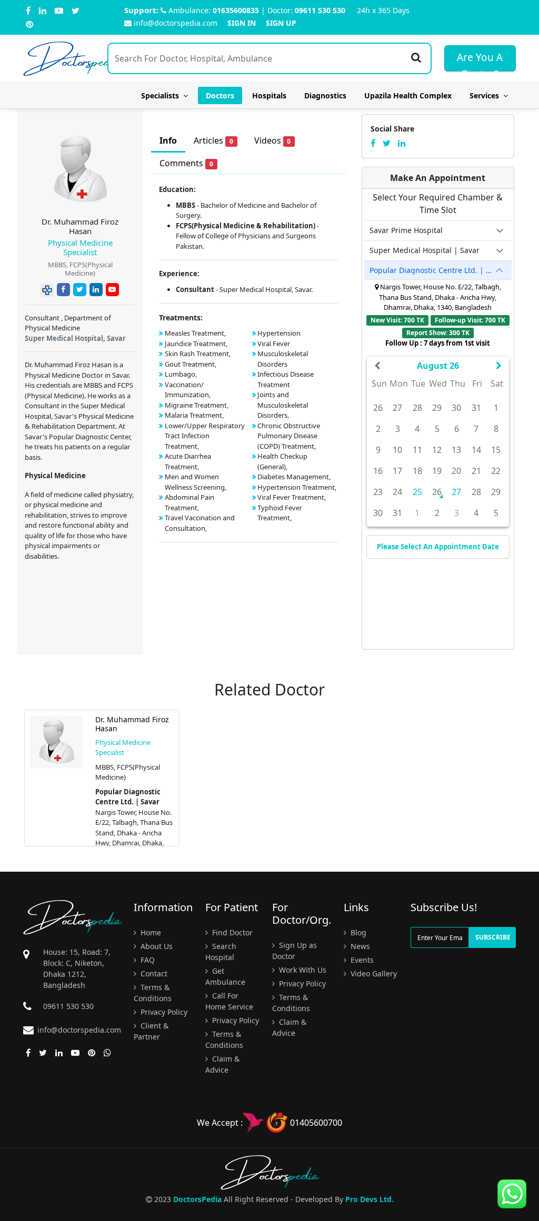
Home (149, 932)
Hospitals (269, 95)
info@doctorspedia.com (175, 23)
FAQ (146, 960)
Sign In (241, 23)
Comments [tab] (186, 163)
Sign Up (281, 23)
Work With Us (301, 970)
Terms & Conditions (153, 992)
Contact (152, 973)
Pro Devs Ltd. (369, 1199)
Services (486, 95)
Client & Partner (151, 1031)
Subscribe (493, 937)
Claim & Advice (222, 1064)
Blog (357, 932)
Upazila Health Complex (408, 95)
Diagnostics (325, 95)
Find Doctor (231, 932)
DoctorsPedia (197, 1199)
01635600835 (236, 10)
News (359, 946)
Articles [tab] (213, 140)
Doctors (220, 95)
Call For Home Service (229, 1001)
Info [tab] (168, 140)
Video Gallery (372, 973)
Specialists (162, 95)
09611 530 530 (320, 10)
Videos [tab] (272, 140)
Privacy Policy (162, 1012)
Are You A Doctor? (480, 61)
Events (361, 960)
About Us (155, 946)
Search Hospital (220, 951)
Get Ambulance (225, 976)
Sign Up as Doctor (294, 950)
